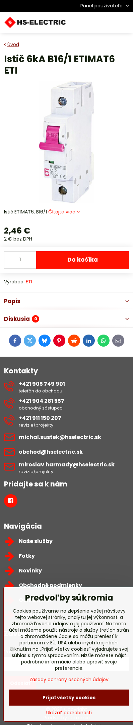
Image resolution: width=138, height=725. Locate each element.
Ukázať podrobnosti (69, 713)
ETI (29, 281)
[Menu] (125, 22)
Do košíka (82, 260)
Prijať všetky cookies (69, 697)
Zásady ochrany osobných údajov (69, 679)
